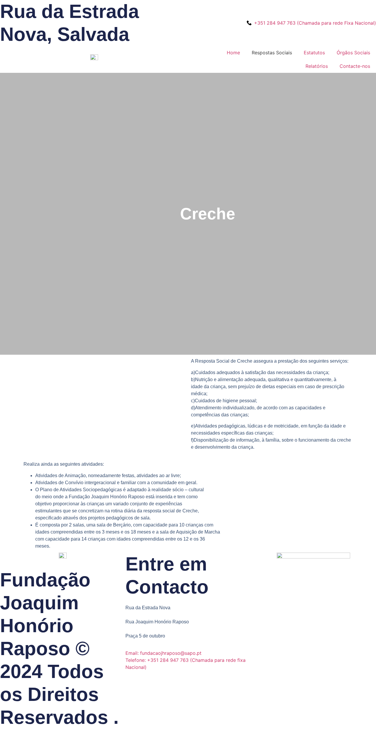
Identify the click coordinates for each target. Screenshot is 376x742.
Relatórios (317, 66)
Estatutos (314, 52)
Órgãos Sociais (353, 52)
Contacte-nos (355, 66)
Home (233, 52)
